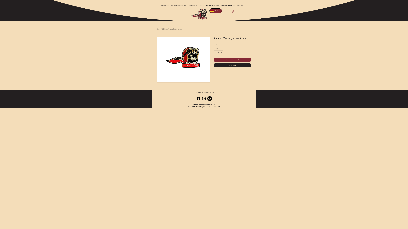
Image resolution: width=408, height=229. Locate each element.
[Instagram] (204, 98)
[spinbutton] (218, 52)
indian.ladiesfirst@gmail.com (204, 92)
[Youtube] (209, 98)
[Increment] (221, 52)
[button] (233, 11)
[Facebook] (198, 98)
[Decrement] (215, 52)
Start (158, 29)
